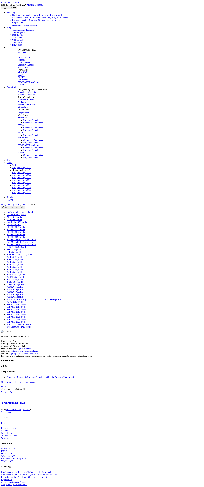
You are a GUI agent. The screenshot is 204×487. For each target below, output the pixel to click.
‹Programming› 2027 (21, 167)
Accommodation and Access (24, 25)
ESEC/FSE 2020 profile (17, 247)
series (23, 204)
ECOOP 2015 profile (16, 227)
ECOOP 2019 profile (16, 232)
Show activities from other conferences (18, 382)
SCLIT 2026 (6, 454)
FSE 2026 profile (14, 249)
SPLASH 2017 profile (16, 307)
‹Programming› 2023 (21, 177)
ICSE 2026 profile (15, 269)
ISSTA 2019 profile (15, 284)
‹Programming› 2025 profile (19, 327)
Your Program (18, 32)
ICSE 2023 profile (15, 267)
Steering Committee (26, 95)
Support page (6, 412)
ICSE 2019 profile (15, 257)
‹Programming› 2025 (21, 172)
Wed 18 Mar (17, 40)
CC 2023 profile (14, 224)
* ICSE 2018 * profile (16, 214)
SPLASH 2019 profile (16, 312)
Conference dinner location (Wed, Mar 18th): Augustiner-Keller (40, 17)
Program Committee (32, 120)
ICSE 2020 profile (15, 259)
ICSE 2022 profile (15, 264)
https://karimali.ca (24, 348)
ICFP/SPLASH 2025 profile (19, 254)
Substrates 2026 (8, 456)
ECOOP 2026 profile (16, 237)
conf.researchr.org (14, 409)
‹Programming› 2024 (21, 175)
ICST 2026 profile (15, 279)
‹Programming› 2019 (21, 187)
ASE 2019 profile (14, 217)
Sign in (10, 197)
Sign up (10, 200)
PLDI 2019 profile (15, 292)
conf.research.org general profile (21, 212)
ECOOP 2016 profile (16, 229)
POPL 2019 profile (15, 302)
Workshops (23, 67)
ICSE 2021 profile (15, 262)
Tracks (9, 47)
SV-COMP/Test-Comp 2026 (13, 458)
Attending (11, 12)
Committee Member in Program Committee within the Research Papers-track (40, 377)
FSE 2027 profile (14, 252)
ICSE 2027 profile (15, 272)
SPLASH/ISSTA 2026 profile (20, 324)
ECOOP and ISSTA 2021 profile (21, 242)
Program (10, 27)
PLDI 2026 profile (15, 297)
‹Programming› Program (23, 30)
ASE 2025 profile (14, 219)
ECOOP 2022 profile (16, 234)
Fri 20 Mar (17, 45)
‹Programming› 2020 (21, 185)
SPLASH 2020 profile (16, 314)
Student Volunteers (26, 65)
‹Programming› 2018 (21, 190)
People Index (23, 113)
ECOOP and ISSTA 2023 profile (21, 244)
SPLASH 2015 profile (16, 304)
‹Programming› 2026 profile (13, 207)
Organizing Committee (28, 92)
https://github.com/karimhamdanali (23, 353)
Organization (12, 87)
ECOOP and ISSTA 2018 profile (21, 239)
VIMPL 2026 (7, 461)
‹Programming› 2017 (21, 192)
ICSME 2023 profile (16, 274)
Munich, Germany (35, 5)
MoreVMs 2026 (8, 449)
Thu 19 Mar (17, 42)
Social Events (24, 62)
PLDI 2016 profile (15, 289)
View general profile (8, 392)
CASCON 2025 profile (17, 222)
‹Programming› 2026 (10, 204)
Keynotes (22, 52)
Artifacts (21, 60)
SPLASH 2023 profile (16, 322)
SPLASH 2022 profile (16, 319)
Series (14, 165)
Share (3, 386)
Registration (17, 22)
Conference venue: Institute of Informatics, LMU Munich (37, 15)
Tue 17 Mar (17, 37)
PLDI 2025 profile (15, 294)
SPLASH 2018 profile (16, 309)
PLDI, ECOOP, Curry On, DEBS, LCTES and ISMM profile (34, 299)
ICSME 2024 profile (16, 277)
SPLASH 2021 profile (16, 317)
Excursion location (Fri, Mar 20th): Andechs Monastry (36, 20)
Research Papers (25, 57)
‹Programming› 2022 (21, 180)
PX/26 (4, 451)
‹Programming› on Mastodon (14, 484)
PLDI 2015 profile (15, 287)
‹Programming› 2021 (21, 182)
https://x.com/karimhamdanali (25, 351)
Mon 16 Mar (17, 35)
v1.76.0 (26, 409)
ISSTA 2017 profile (15, 282)
